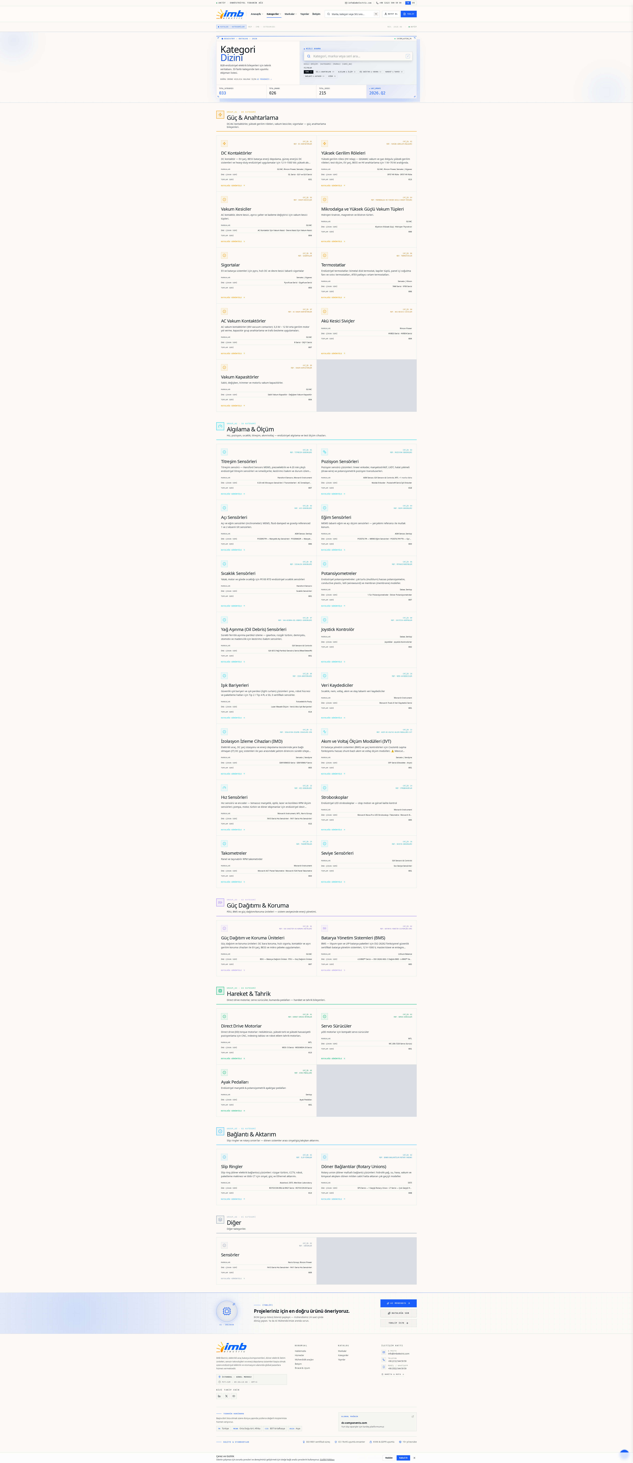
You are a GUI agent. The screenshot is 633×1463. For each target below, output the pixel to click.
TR (408, 3)
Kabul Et (403, 1457)
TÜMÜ (308, 72)
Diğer (332, 76)
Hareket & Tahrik (394, 72)
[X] (226, 1396)
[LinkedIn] (219, 1396)
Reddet (388, 1457)
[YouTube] (234, 1396)
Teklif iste (397, 1323)
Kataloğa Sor (400, 1313)
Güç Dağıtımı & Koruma (370, 72)
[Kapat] (414, 1458)
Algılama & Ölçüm (347, 72)
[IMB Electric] (230, 14)
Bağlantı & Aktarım (314, 76)
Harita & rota (393, 1374)
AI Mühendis (398, 1303)
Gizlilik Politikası (327, 1459)
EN (413, 3)
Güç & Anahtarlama (325, 72)
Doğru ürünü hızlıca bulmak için (246, 79)
